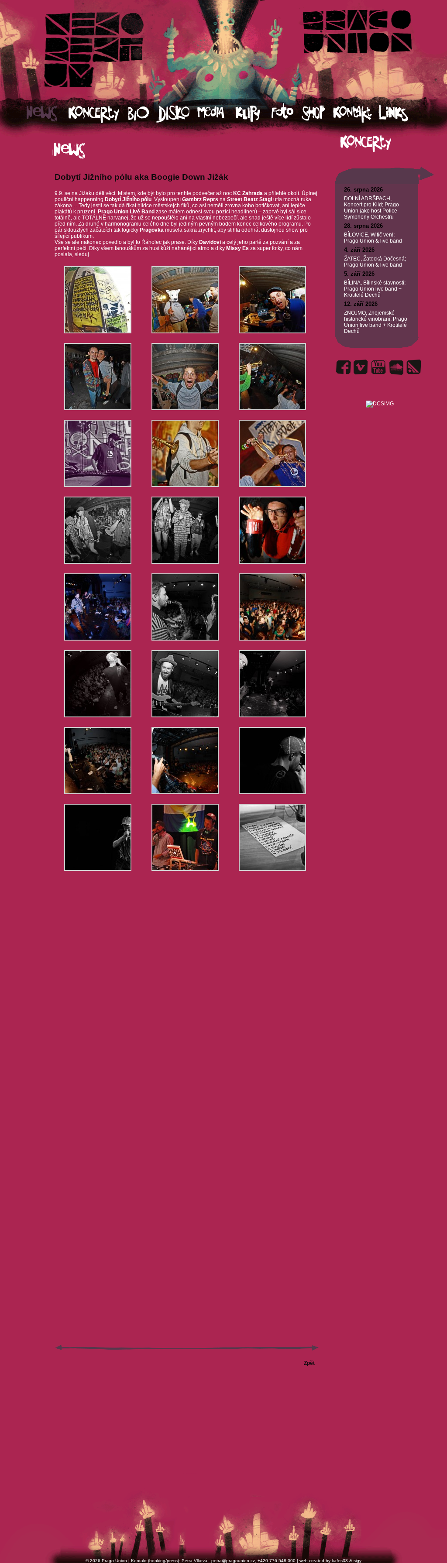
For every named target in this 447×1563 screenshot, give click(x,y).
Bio (142, 114)
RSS (413, 367)
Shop (317, 114)
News (48, 114)
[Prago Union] (379, 393)
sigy (357, 1560)
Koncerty (98, 114)
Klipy (253, 114)
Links (401, 114)
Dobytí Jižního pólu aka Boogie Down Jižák (141, 177)
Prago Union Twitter (361, 367)
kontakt (355, 114)
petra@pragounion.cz (233, 1560)
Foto (286, 114)
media (216, 114)
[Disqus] (187, 1007)
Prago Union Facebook (343, 367)
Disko (177, 114)
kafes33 (340, 1560)
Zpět (309, 1363)
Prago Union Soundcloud (396, 367)
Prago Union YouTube (378, 367)
